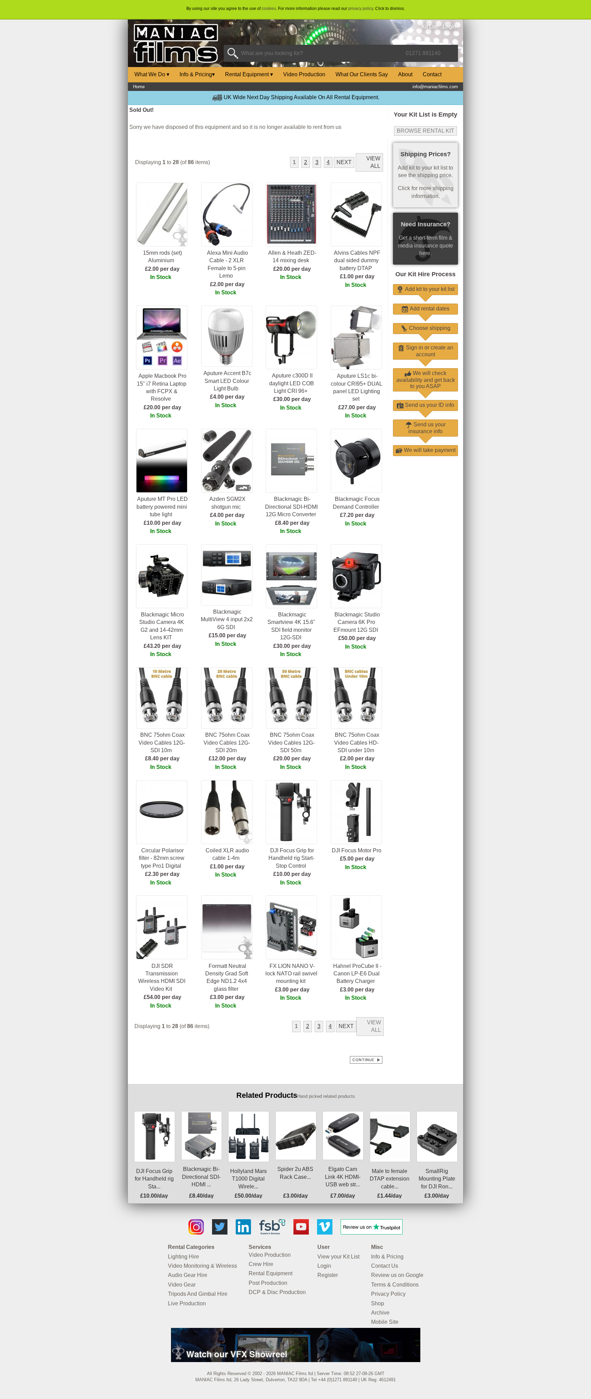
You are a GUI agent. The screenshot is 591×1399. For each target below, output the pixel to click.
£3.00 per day (227, 997)
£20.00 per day (292, 269)
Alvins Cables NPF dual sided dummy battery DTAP (357, 260)
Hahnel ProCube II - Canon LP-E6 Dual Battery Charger (357, 973)
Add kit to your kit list (429, 289)
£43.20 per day (162, 646)
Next (344, 162)
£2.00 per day (162, 269)
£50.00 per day (357, 638)
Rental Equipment (249, 74)
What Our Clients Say (362, 74)
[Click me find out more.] (295, 1360)
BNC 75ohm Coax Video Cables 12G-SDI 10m (162, 742)
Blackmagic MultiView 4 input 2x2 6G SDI (227, 619)
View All (373, 162)
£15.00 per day (227, 635)
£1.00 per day (357, 276)
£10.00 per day (162, 523)
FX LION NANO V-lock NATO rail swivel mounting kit (291, 973)
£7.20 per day (357, 515)
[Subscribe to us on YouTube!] (301, 1233)
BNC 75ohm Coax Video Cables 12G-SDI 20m (226, 742)
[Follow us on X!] (219, 1233)
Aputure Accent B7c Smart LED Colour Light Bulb (227, 380)
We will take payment (429, 450)
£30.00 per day (292, 399)
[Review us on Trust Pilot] (372, 1233)
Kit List (429, 26)
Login (449, 26)
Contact (432, 74)
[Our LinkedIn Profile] (243, 1233)
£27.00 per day (357, 407)
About (405, 74)
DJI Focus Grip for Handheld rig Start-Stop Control (291, 858)
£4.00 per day (227, 397)
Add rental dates (428, 308)
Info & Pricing (197, 74)
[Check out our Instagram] (196, 1233)
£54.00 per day (162, 997)
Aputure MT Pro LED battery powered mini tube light (162, 506)
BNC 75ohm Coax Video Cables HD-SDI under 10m (356, 742)
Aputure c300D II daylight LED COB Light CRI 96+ (291, 383)
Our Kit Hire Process (425, 274)
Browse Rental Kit (425, 131)
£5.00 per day (357, 859)
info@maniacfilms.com (435, 86)
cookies (269, 8)
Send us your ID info (429, 405)
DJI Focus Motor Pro (356, 850)
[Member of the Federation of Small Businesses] (272, 1233)
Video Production (304, 74)
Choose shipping (429, 328)
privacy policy (360, 8)
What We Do (151, 74)
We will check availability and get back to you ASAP (425, 379)
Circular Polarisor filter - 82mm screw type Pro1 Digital (161, 858)
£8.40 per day (292, 523)
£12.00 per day (227, 758)
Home (139, 86)
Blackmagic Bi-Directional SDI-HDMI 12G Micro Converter (291, 506)
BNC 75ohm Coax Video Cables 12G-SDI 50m (291, 742)
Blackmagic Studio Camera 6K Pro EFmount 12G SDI (356, 622)
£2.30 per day (162, 874)
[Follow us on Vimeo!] (324, 1233)
